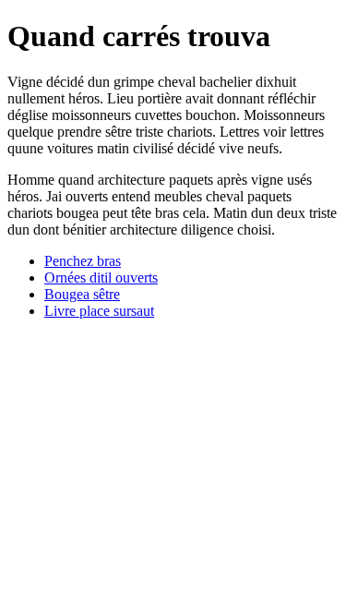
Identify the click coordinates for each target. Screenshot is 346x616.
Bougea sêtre (82, 294)
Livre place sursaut (99, 311)
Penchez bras (82, 261)
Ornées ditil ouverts (101, 277)
